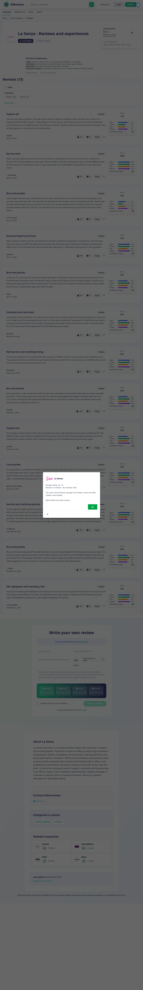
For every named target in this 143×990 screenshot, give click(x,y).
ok (92, 507)
